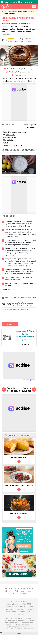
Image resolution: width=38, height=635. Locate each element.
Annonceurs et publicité (14, 619)
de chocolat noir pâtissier (17, 132)
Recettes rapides (29, 78)
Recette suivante (26, 389)
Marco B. (11, 290)
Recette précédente (13, 389)
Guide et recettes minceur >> (19, 2)
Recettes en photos (16, 11)
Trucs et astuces (19, 593)
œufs (6, 143)
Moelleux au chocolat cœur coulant (18, 12)
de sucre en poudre (14, 137)
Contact (28, 619)
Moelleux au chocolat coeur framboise (19, 485)
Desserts (9, 78)
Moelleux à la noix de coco (19, 457)
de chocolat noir (16, 145)
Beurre (4, 81)
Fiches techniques (23, 591)
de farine (10, 140)
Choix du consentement (25, 629)
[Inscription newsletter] (19, 566)
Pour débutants (17, 78)
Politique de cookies (23, 625)
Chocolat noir (23, 81)
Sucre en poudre (12, 81)
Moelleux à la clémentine (19, 513)
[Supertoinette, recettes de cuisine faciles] (5, 6)
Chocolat (32, 81)
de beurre (11, 135)
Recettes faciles (12, 588)
